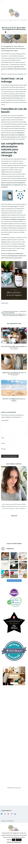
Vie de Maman (14, 25)
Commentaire (5, 420)
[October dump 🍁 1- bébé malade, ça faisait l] (5, 556)
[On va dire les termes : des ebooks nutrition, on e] (23, 556)
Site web (3, 449)
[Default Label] (11, 813)
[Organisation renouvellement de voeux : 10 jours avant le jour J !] (14, 361)
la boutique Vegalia (13, 206)
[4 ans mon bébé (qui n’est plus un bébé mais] (23, 565)
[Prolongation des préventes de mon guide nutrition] (23, 574)
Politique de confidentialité (7, 821)
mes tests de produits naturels (17, 180)
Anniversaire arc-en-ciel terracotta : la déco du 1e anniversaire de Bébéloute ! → (14, 315)
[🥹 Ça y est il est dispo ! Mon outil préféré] (5, 565)
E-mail (3, 443)
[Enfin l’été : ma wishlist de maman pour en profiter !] (14, 387)
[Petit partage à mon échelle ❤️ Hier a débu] (14, 574)
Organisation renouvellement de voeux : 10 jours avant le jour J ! (14, 373)
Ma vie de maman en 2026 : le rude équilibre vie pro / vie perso (14, 347)
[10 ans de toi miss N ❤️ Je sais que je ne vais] (14, 565)
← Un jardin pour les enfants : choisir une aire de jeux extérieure (13, 312)
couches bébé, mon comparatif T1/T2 (17, 74)
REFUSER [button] (19, 839)
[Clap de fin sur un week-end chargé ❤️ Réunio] (5, 574)
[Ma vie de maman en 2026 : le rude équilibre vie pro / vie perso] (14, 335)
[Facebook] (1, 813)
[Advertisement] (12, 527)
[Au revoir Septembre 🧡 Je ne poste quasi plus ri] (14, 556)
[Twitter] (5, 813)
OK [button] (13, 839)
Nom (2, 437)
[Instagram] (8, 813)
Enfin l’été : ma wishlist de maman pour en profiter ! (14, 399)
